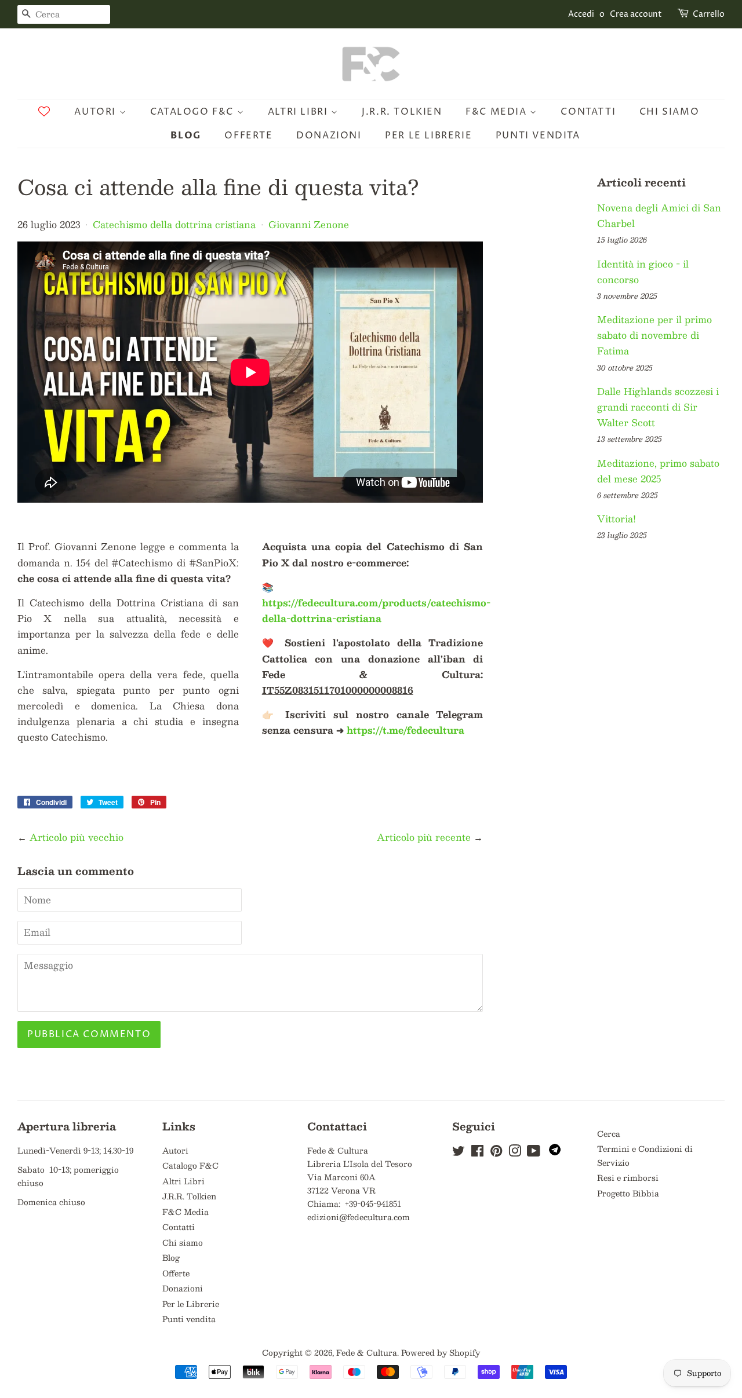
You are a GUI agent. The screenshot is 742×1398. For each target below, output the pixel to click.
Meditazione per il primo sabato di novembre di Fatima (654, 335)
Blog (185, 135)
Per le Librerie (428, 135)
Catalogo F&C (193, 111)
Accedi (581, 14)
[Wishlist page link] (44, 111)
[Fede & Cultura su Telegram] (555, 1152)
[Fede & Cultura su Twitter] (458, 1152)
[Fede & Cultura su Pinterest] (496, 1152)
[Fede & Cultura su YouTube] (533, 1152)
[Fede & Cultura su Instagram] (514, 1152)
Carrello (709, 14)
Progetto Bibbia (628, 1193)
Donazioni (328, 135)
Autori (96, 111)
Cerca (608, 1133)
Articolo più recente (424, 837)
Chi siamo (669, 111)
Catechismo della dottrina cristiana (174, 224)
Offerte (248, 135)
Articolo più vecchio (76, 837)
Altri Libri (299, 111)
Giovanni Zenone (308, 224)
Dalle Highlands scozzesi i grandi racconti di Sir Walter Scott (658, 406)
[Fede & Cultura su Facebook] (477, 1152)
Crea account (636, 14)
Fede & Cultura (366, 1352)
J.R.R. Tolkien (402, 111)
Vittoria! (616, 518)
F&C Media (497, 111)
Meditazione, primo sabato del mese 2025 (658, 470)
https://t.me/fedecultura (405, 730)
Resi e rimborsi (628, 1177)
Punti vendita (538, 135)
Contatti (588, 111)
